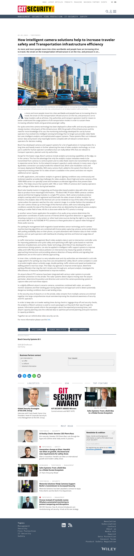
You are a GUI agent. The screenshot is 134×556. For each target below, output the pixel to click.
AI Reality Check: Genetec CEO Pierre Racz (56, 433)
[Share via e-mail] (39, 376)
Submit (108, 452)
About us (111, 529)
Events (104, 2)
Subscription (109, 524)
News (45, 2)
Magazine (78, 2)
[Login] (111, 11)
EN (115, 2)
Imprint (112, 534)
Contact (112, 526)
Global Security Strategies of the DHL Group (28, 409)
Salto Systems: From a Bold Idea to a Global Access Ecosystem (52, 469)
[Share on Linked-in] (29, 376)
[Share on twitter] (24, 376)
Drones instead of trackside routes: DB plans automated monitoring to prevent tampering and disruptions (54, 502)
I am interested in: (26, 358)
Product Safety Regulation (101, 541)
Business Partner (91, 2)
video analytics (58, 330)
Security (37, 16)
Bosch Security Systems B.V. (29, 339)
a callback (25, 364)
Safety (83, 16)
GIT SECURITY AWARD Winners (63, 408)
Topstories (35, 35)
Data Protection (107, 536)
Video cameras (79, 330)
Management (24, 16)
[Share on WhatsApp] (34, 376)
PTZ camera (37, 330)
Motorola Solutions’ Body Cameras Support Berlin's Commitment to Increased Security (57, 485)
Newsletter (110, 521)
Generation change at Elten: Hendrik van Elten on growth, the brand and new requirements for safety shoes (54, 451)
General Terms (108, 539)
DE (112, 2)
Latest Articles (55, 2)
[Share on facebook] (20, 376)
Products (68, 2)
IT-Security (71, 16)
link (49, 319)
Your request (72, 358)
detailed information (29, 366)
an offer (24, 361)
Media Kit (110, 531)
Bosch (23, 330)
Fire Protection (53, 16)
